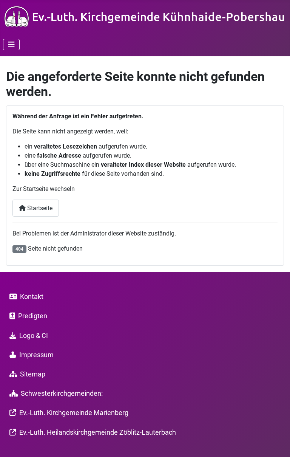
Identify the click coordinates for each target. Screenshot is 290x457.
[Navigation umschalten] (11, 44)
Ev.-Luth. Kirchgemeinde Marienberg (73, 413)
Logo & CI (33, 335)
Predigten (32, 316)
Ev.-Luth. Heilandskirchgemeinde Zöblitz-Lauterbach (97, 432)
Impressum (36, 355)
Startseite (39, 208)
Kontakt (31, 297)
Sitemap (32, 374)
